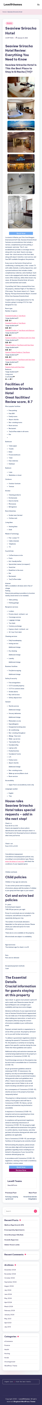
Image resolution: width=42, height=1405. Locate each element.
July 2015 (7, 1327)
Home (4, 12)
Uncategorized (9, 1362)
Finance (7, 1345)
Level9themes (13, 4)
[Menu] (38, 4)
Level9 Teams (15, 1181)
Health (6, 1349)
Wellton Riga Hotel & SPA (14, 1225)
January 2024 (9, 1315)
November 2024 (10, 1274)
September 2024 (10, 1282)
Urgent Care (9, 1381)
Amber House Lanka (11, 1245)
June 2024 (8, 1294)
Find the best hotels (23, 1381)
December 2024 (10, 1270)
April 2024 (8, 1302)
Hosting (7, 1353)
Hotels (9, 23)
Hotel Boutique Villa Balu (13, 1235)
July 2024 (7, 1290)
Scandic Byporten (11, 1240)
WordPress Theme (10, 1366)
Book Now (21, 233)
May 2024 (8, 1298)
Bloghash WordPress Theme (24, 1401)
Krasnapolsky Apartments (14, 1230)
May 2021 (7, 1319)
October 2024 (9, 1278)
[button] (12, 1185)
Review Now (21, 1170)
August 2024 (9, 1286)
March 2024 (8, 1306)
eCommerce (8, 1341)
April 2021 (8, 1323)
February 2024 (9, 1310)
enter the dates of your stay (14, 861)
